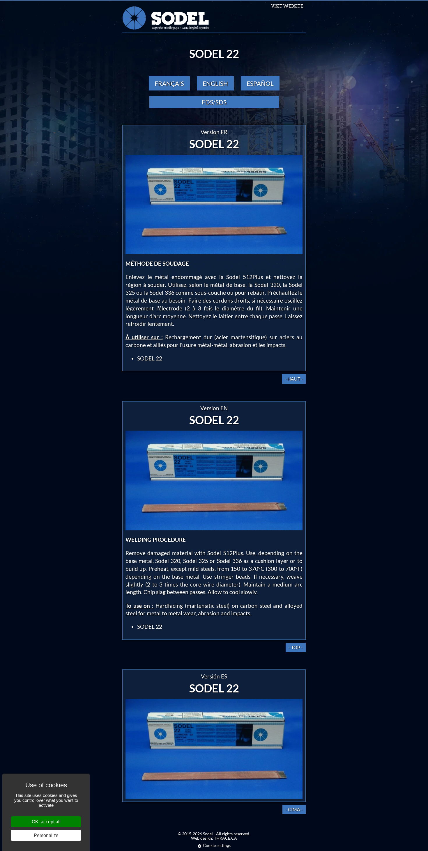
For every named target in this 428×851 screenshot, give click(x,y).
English (215, 83)
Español (260, 83)
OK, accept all (46, 821)
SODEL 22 (149, 358)
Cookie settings (217, 845)
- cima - (294, 809)
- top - (296, 647)
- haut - (294, 378)
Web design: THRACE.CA (214, 838)
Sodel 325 (195, 560)
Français (169, 83)
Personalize (46, 835)
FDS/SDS (214, 102)
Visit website (287, 6)
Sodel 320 (267, 284)
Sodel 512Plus (244, 276)
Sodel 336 (162, 292)
